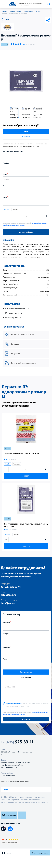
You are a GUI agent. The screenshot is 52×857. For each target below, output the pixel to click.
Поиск (48, 4)
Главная (4, 11)
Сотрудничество (26, 672)
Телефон (6, 163)
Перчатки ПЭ (28, 11)
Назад (7, 19)
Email (5, 174)
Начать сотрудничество (40, 853)
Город (5, 197)
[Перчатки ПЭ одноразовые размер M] (26, 81)
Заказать (26, 476)
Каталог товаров (15, 11)
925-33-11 (17, 741)
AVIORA (38, 11)
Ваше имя (6, 622)
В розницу (26, 137)
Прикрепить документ (27, 704)
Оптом (26, 132)
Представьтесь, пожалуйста (13, 152)
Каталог (9, 853)
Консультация (26, 677)
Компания (6, 186)
